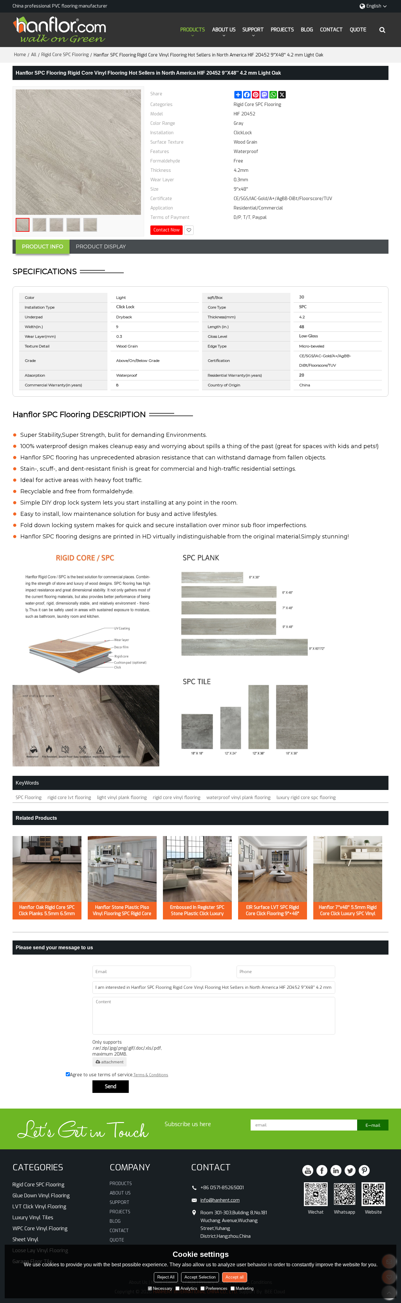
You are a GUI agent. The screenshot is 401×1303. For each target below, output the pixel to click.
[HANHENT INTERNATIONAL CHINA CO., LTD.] (60, 30)
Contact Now (167, 230)
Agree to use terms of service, (119, 1075)
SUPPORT (253, 29)
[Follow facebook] (321, 1170)
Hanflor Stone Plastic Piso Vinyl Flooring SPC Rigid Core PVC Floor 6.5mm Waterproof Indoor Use (122, 910)
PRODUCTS (192, 29)
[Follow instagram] (364, 1170)
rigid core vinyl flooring (176, 798)
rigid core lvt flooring (69, 798)
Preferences (216, 1288)
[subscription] (372, 1125)
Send (110, 1086)
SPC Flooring (28, 798)
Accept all (235, 1277)
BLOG (307, 29)
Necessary (162, 1288)
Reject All (165, 1277)
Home (20, 55)
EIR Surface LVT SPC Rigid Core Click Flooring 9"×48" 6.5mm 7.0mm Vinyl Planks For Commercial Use (272, 910)
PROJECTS (282, 29)
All (33, 55)
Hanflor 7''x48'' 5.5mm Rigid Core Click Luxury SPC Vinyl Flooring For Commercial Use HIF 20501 (348, 910)
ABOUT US (224, 29)
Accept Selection (200, 1277)
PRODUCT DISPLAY (101, 247)
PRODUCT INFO (42, 247)
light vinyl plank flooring (122, 798)
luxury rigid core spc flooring (306, 798)
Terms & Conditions (150, 1075)
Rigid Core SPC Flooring (65, 55)
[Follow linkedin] (336, 1170)
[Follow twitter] (350, 1170)
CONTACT (331, 29)
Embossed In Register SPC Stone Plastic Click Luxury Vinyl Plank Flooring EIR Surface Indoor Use (197, 910)
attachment (112, 1061)
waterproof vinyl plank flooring (238, 798)
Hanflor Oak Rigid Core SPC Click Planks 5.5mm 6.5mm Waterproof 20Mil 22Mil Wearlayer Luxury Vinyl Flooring (47, 910)
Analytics (188, 1288)
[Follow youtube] (307, 1170)
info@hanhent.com (220, 1200)
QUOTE (358, 29)
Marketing (244, 1288)
